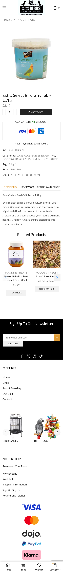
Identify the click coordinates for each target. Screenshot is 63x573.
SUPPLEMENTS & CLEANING (41, 159)
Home (6, 19)
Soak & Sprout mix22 (46, 276)
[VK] (19, 175)
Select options (46, 289)
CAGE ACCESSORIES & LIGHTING (36, 155)
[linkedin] (31, 175)
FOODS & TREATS (24, 19)
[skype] (38, 175)
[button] (57, 277)
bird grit (12, 164)
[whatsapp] (35, 175)
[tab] (11, 187)
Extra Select (17, 169)
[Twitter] (11, 175)
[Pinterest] (23, 175)
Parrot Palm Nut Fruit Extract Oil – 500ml (16, 278)
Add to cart (37, 112)
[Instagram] (34, 356)
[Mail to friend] (27, 175)
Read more (16, 293)
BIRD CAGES (10, 440)
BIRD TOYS (41, 440)
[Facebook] (15, 175)
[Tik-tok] (41, 356)
